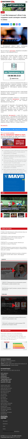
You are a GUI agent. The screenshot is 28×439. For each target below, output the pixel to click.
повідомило (12, 50)
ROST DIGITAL (16, 437)
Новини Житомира (6, 228)
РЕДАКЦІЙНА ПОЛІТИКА (4, 417)
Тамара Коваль (14, 365)
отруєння (7, 133)
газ (4, 133)
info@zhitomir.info (10, 360)
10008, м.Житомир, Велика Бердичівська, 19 (16, 363)
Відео (3, 193)
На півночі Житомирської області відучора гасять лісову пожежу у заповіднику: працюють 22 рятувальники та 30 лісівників (14, 166)
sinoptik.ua (16, 431)
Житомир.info (15, 99)
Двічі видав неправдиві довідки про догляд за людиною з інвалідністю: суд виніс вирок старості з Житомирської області (15, 157)
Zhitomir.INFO (8, 435)
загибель (12, 133)
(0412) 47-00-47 (7, 370)
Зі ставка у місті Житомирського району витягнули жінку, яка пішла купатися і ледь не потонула (14, 232)
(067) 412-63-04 (16, 370)
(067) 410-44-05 (7, 362)
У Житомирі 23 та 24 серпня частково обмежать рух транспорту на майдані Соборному (12, 243)
